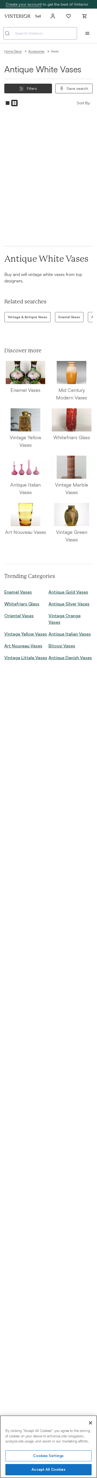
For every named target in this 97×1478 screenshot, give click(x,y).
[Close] (90, 1423)
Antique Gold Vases (68, 592)
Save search (77, 88)
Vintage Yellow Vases (25, 634)
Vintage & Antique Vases (27, 317)
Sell (38, 16)
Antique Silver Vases (68, 604)
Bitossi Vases (61, 645)
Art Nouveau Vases (23, 645)
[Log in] (52, 16)
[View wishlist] (68, 16)
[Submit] (9, 33)
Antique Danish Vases (70, 657)
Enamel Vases (69, 317)
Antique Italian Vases (69, 634)
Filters (32, 88)
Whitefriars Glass (21, 604)
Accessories (36, 51)
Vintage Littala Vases (25, 657)
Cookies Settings (48, 1456)
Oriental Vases (19, 615)
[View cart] (85, 16)
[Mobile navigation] (87, 33)
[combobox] (40, 33)
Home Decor (13, 51)
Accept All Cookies (48, 1469)
